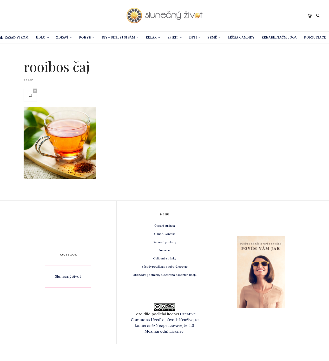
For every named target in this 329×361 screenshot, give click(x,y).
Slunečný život (68, 276)
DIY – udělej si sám (118, 37)
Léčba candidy (241, 37)
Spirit (172, 37)
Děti (193, 37)
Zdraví (62, 37)
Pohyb (85, 37)
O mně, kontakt (164, 234)
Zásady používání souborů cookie (165, 266)
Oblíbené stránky (164, 258)
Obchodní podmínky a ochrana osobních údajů (165, 275)
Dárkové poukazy (164, 242)
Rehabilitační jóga (279, 37)
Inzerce (164, 250)
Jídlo (41, 37)
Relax (151, 37)
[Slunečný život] (164, 15)
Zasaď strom (16, 37)
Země (212, 37)
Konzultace (315, 37)
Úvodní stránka (164, 225)
